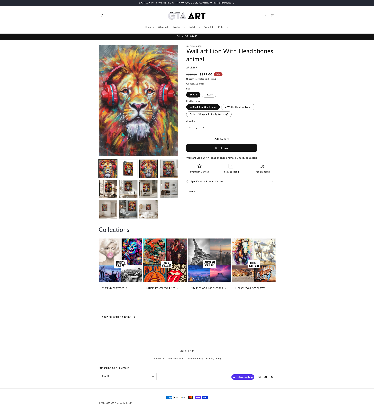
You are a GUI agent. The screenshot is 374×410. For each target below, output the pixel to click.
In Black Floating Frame (203, 107)
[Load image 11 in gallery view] (148, 209)
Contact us (158, 358)
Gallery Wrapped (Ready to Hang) (209, 114)
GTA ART (110, 403)
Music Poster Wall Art (160, 287)
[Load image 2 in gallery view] (128, 168)
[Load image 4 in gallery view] (169, 168)
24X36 (193, 94)
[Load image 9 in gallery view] (108, 209)
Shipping (190, 79)
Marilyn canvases (113, 287)
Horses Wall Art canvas (250, 287)
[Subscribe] (152, 376)
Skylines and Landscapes (207, 287)
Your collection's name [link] (117, 316)
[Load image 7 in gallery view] (148, 189)
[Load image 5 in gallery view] (108, 189)
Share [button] (192, 191)
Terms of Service (176, 358)
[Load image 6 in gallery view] (128, 189)
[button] (102, 15)
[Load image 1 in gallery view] (108, 168)
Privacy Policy (213, 358)
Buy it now (221, 147)
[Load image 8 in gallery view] (169, 189)
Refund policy (195, 358)
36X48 (209, 94)
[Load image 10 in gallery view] (128, 209)
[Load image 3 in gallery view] (148, 168)
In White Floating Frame (238, 107)
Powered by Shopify (124, 403)
